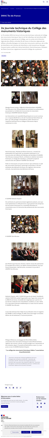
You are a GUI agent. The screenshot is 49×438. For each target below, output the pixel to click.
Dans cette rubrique (6, 22)
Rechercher (43, 2)
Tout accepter (36, 432)
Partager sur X (9, 388)
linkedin (41, 403)
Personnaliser (15, 432)
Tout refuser (26, 432)
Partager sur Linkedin (13, 388)
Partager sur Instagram (17, 388)
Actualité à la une (19, 8)
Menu (47, 2)
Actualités (12, 8)
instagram (37, 407)
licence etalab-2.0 (27, 436)
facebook (44, 403)
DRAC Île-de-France (5, 8)
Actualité (4, 55)
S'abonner (4, 406)
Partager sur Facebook (6, 388)
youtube (41, 407)
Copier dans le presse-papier (20, 388)
